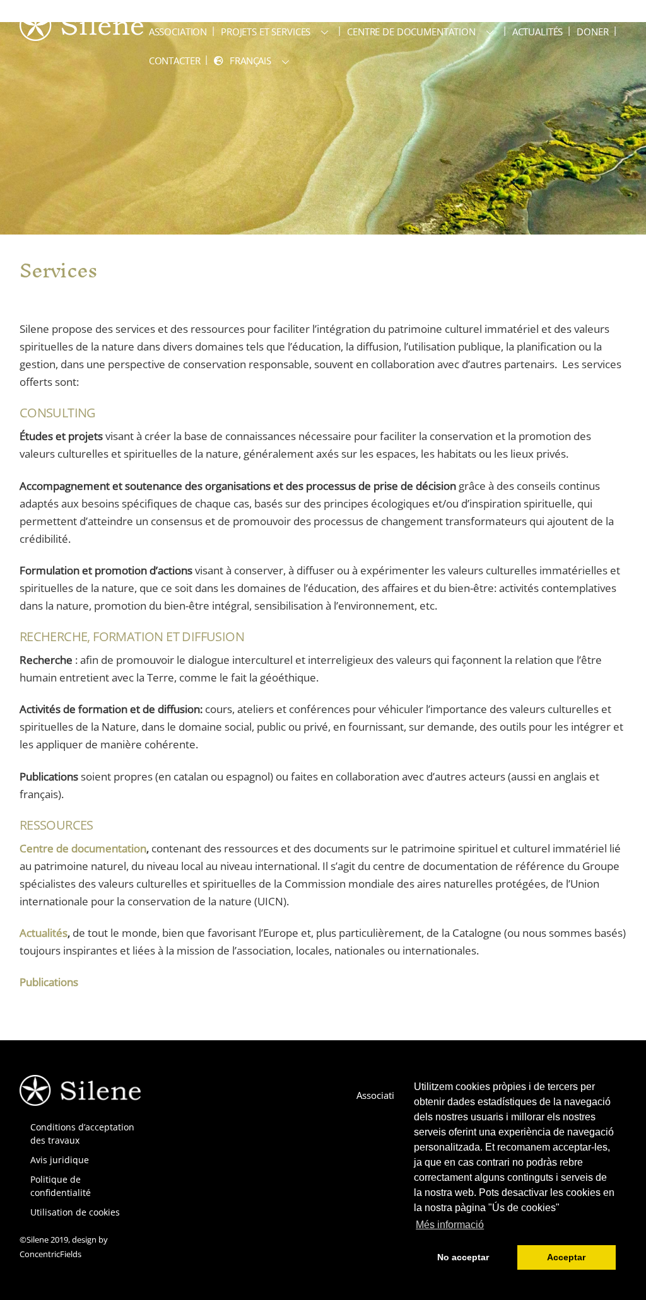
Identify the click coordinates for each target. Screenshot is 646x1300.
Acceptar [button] (566, 1257)
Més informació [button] (450, 1224)
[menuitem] (254, 61)
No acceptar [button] (463, 1257)
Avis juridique (59, 1160)
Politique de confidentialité (60, 1185)
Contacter (175, 60)
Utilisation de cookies (75, 1212)
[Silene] (81, 34)
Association (178, 31)
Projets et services (265, 31)
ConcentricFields (50, 1254)
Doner (592, 31)
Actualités (537, 31)
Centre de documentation (411, 31)
